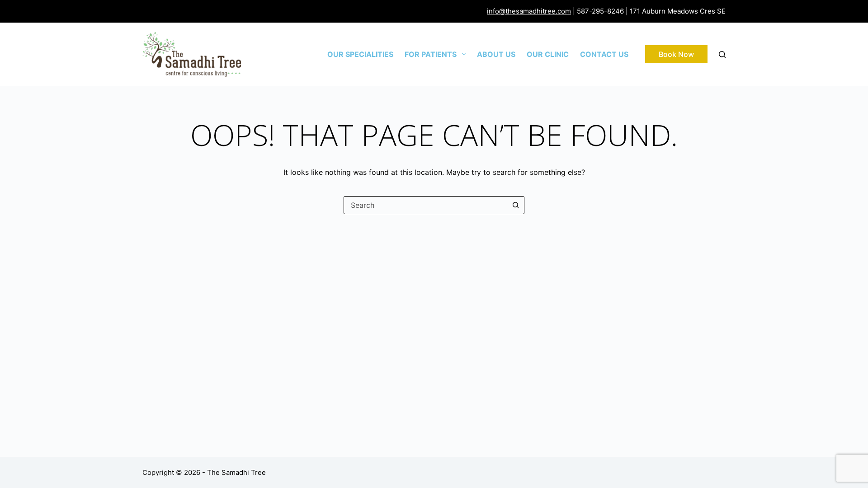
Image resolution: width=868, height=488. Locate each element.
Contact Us (604, 54)
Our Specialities (360, 54)
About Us (496, 54)
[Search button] (515, 205)
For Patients (431, 54)
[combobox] (425, 205)
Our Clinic (548, 54)
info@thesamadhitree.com (529, 11)
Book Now (676, 54)
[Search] (722, 54)
